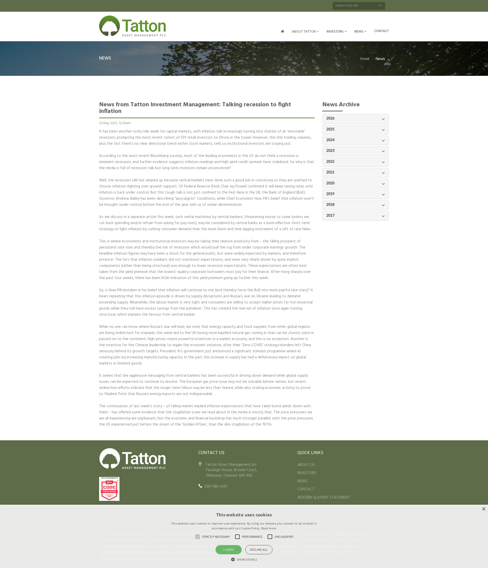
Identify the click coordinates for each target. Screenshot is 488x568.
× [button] (483, 509)
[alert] (244, 536)
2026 (330, 118)
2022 (330, 162)
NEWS (359, 32)
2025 (330, 129)
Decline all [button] (259, 549)
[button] (244, 559)
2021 (330, 172)
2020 (330, 183)
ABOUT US (306, 465)
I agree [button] (228, 549)
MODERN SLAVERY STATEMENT (323, 497)
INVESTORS (335, 32)
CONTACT (381, 31)
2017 (330, 215)
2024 (330, 140)
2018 (330, 205)
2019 (330, 194)
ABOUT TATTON (304, 32)
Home (365, 59)
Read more (268, 528)
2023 (330, 151)
